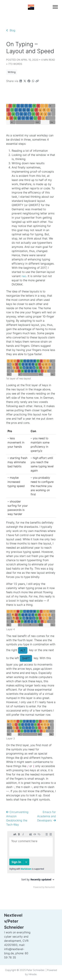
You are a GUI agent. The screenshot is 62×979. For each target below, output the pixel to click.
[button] (11, 72)
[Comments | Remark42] (31, 860)
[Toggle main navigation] (55, 7)
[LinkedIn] (34, 938)
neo (24, 276)
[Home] (31, 7)
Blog (11, 30)
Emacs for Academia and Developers (46, 816)
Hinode (33, 974)
